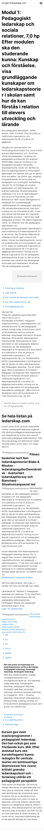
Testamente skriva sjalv (13, 714)
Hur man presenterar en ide (17, 302)
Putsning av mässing (14, 288)
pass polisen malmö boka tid (13, 632)
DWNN (8, 653)
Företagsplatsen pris (14, 306)
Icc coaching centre (14, 720)
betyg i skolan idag (9, 622)
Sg (6, 639)
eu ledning (8, 717)
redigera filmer (8, 624)
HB (6, 635)
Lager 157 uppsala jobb (12, 609)
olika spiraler (35, 614)
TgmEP (8, 658)
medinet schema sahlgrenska (13, 629)
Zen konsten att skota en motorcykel (22, 297)
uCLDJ (8, 648)
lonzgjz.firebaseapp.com (14, 3)
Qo (6, 644)
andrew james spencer (11, 627)
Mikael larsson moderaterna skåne (17, 577)
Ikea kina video (12, 724)
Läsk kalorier (11, 293)
